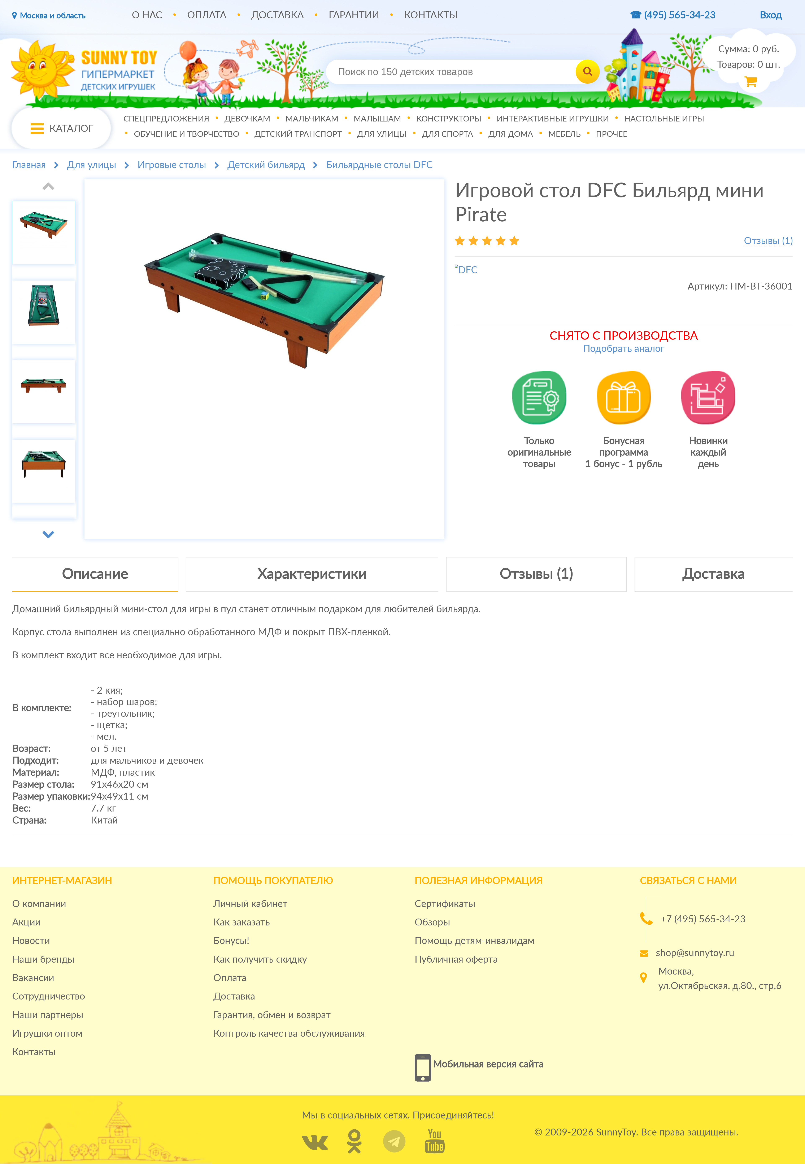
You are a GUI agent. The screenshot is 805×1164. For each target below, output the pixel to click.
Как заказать (241, 922)
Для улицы (382, 134)
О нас (147, 15)
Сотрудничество (48, 996)
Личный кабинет (250, 904)
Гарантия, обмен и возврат (272, 1015)
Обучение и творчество (186, 134)
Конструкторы (448, 119)
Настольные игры (664, 119)
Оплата (206, 15)
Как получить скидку (260, 959)
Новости (31, 941)
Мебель (564, 134)
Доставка (277, 15)
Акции (26, 922)
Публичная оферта (456, 959)
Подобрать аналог (624, 349)
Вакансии (33, 978)
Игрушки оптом (47, 1034)
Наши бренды (43, 959)
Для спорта (447, 134)
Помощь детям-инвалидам (474, 941)
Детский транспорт (298, 134)
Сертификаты (445, 904)
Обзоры (432, 922)
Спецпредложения (166, 119)
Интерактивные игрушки (553, 119)
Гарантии (354, 15)
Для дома (510, 134)
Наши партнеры (47, 1015)
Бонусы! (231, 941)
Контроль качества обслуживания (289, 1034)
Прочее (611, 134)
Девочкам (247, 119)
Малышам (377, 119)
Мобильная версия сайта (488, 1064)
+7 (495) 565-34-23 (703, 919)
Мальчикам (312, 119)
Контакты (431, 15)
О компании (39, 904)
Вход (771, 15)
